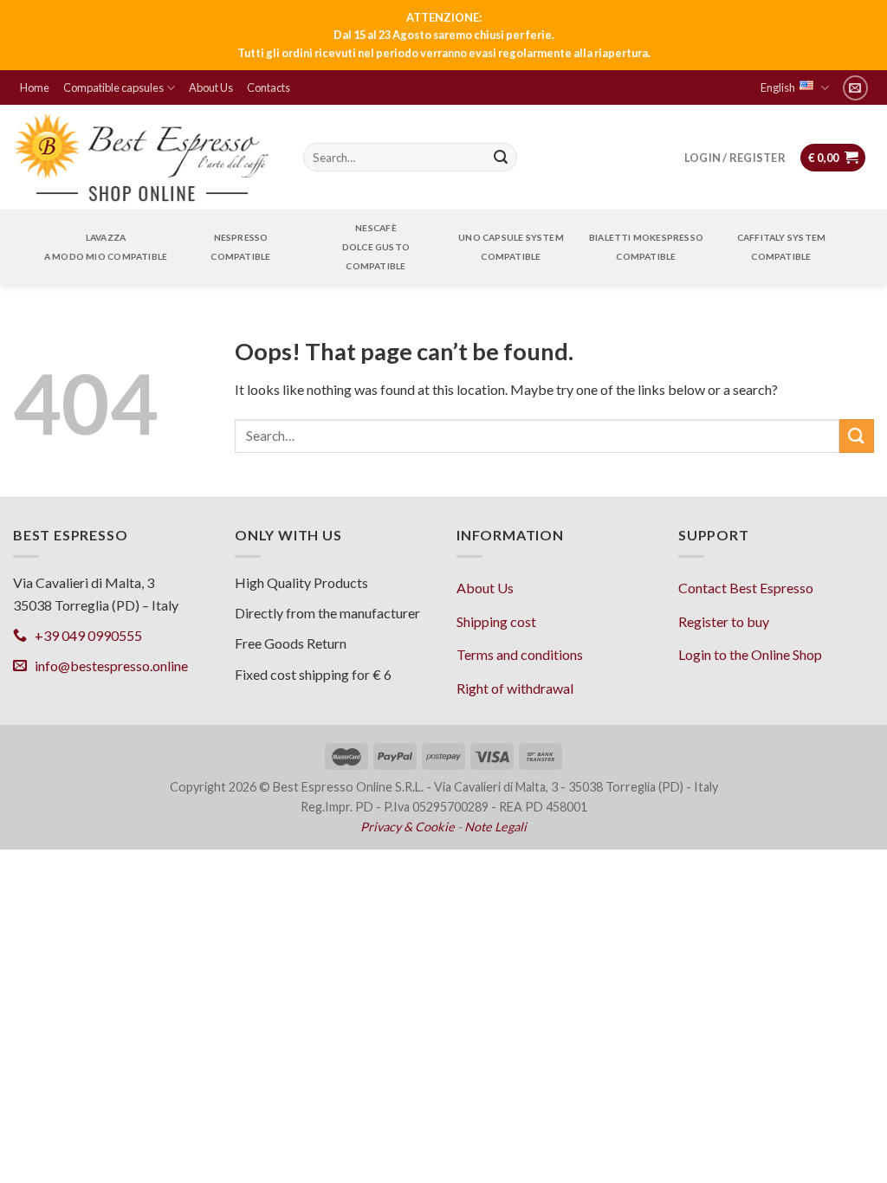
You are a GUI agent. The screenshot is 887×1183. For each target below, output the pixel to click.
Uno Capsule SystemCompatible (511, 247)
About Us (211, 87)
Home (34, 87)
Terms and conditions (519, 654)
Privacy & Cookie (407, 826)
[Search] (500, 157)
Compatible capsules (113, 87)
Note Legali (495, 826)
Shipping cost (496, 621)
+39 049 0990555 (84, 635)
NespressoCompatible (240, 247)
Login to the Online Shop (750, 654)
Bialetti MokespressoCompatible (646, 247)
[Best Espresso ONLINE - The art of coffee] (142, 158)
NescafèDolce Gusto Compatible (376, 247)
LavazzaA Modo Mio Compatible (105, 247)
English (778, 87)
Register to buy (723, 621)
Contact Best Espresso (745, 587)
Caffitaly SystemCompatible (781, 247)
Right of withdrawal (514, 688)
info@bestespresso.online (107, 665)
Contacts (268, 87)
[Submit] (856, 436)
